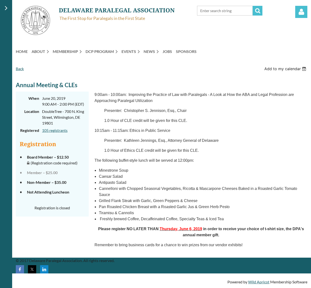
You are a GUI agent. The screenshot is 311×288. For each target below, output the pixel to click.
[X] (32, 269)
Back (20, 68)
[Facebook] (20, 269)
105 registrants (55, 130)
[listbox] (285, 69)
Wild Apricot (258, 282)
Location (31, 111)
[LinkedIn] (44, 269)
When (33, 98)
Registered (29, 130)
